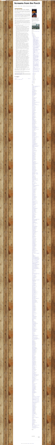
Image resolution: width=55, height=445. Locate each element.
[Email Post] (23, 73)
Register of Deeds (34, 348)
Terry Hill (33, 404)
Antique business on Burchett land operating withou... (36, 65)
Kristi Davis (33, 270)
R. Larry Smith (33, 339)
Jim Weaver (33, 234)
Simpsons (33, 377)
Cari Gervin (33, 128)
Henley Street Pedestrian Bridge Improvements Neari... (36, 49)
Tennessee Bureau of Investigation (36, 396)
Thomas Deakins (33, 406)
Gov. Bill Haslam (34, 200)
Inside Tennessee (34, 220)
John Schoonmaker (34, 244)
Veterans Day (33, 420)
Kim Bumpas (33, 256)
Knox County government (34, 260)
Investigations (33, 222)
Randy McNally (33, 343)
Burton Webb (33, 124)
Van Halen (33, 419)
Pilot (32, 332)
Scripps (33, 371)
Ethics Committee (34, 183)
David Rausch (33, 159)
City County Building (34, 143)
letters (33, 282)
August (33, 74)
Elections (33, 179)
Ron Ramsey (33, 358)
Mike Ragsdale (33, 309)
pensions (33, 328)
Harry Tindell (33, 210)
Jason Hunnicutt (34, 228)
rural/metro (33, 360)
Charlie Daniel (33, 134)
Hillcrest (33, 213)
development (33, 162)
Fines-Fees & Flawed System (35, 185)
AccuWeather (33, 87)
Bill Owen (33, 108)
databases (33, 155)
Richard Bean (33, 349)
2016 (32, 34)
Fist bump (33, 186)
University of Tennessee (34, 417)
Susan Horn (33, 391)
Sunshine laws (33, 389)
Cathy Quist (33, 130)
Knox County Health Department (35, 261)
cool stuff (33, 148)
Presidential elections (34, 335)
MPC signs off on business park (36, 46)
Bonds (32, 118)
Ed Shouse (33, 176)
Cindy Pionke (33, 142)
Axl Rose (33, 99)
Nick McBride (33, 317)
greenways (33, 202)
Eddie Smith (33, 177)
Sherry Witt (33, 376)
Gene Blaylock (33, 194)
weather (33, 424)
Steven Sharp (33, 387)
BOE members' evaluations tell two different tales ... (36, 41)
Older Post (29, 78)
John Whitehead (33, 245)
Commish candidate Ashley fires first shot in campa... (36, 42)
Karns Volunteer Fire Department (35, 253)
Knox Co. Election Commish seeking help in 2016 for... (36, 56)
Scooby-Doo (33, 368)
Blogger (33, 443)
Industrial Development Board (35, 219)
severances (33, 373)
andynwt (28, 443)
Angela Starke (33, 94)
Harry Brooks (33, 209)
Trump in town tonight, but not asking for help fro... (36, 44)
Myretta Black (33, 314)
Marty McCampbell (34, 292)
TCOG (32, 394)
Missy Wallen (33, 310)
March (33, 78)
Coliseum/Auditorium (34, 144)
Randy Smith (33, 344)
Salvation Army (33, 362)
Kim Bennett (33, 255)
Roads (32, 355)
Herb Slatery (33, 211)
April (33, 77)
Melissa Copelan (34, 296)
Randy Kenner (33, 342)
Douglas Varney (33, 169)
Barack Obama (33, 100)
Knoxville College (34, 266)
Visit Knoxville (34, 422)
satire (33, 366)
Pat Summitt (33, 324)
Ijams (32, 218)
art (32, 96)
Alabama (33, 89)
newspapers (33, 315)
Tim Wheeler (33, 408)
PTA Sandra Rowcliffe (34, 337)
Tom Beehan (33, 410)
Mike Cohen (33, 305)
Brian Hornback (33, 121)
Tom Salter (33, 411)
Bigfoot (33, 105)
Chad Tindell (33, 132)
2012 (32, 82)
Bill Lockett (33, 107)
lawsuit (33, 278)
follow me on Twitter (37, 31)
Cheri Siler (33, 137)
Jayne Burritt (33, 229)
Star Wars (33, 384)
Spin (32, 382)
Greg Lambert (33, 204)
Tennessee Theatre (34, 402)
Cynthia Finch (33, 152)
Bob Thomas (33, 116)
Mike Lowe (33, 307)
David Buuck (33, 157)
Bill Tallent (33, 109)
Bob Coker (33, 114)
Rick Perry (33, 353)
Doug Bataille (33, 167)
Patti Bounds (33, 325)
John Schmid (33, 243)
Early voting (33, 171)
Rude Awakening (33, 359)
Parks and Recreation (34, 323)
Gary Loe (33, 193)
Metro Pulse (33, 299)
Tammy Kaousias (33, 392)
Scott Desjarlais (34, 369)
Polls (32, 334)
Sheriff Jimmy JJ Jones (34, 375)
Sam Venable (33, 364)
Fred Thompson (33, 191)
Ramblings (33, 341)
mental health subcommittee (35, 298)
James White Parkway (34, 226)
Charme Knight (33, 135)
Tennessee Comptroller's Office (35, 397)
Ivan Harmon (33, 224)
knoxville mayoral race (34, 267)
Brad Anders (33, 119)
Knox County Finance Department (35, 259)
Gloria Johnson (33, 197)
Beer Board (33, 103)
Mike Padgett (33, 308)
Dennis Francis (33, 161)
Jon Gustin (33, 247)
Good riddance (33, 199)
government (33, 201)
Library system (33, 283)
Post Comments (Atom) (20, 79)
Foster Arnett (33, 188)
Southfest (33, 380)
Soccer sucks (33, 378)
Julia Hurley (33, 251)
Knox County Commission (34, 257)
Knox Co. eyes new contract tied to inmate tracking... (36, 60)
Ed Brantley (33, 175)
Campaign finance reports (35, 127)
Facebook (33, 184)
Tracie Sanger (33, 413)
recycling (33, 346)
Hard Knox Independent (34, 208)
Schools (33, 367)
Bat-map (33, 101)
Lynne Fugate (33, 285)
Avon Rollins (33, 98)
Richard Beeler (33, 350)
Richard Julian (33, 351)
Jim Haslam (33, 233)
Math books (33, 294)
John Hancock (33, 242)
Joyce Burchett (33, 249)
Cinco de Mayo (33, 141)
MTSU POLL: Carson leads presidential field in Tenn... (36, 55)
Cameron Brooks (33, 126)
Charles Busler (33, 133)
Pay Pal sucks (33, 326)
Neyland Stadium (34, 316)
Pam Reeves (33, 321)
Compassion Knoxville (34, 146)
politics (33, 333)
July (33, 75)
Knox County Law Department (35, 262)
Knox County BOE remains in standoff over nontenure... (36, 59)
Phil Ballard (33, 330)
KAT (32, 254)
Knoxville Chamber (34, 265)
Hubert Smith (33, 217)
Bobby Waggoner (33, 117)
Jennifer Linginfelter (34, 231)
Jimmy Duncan (33, 236)
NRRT (32, 319)
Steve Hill (33, 385)
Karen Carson (33, 252)
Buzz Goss (33, 125)
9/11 (32, 85)
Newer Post (16, 78)
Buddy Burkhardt (34, 123)
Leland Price (33, 281)
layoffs (33, 279)
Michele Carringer (34, 301)
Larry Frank (33, 275)
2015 (32, 35)
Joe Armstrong (33, 238)
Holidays (33, 215)
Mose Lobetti (33, 312)
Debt (32, 160)
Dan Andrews (33, 153)
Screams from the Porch (27, 3)
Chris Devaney (33, 139)
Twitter (33, 415)
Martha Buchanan (34, 290)
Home (22, 78)
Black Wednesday (34, 112)
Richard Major (33, 352)
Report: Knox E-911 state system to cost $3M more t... (36, 68)
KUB (32, 272)
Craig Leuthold (33, 150)
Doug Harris (33, 168)
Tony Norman (33, 412)
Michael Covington (34, 300)
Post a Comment (17, 77)
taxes (32, 393)
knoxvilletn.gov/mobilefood (18, 14)
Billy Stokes (33, 110)
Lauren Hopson (33, 277)
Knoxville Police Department (35, 268)
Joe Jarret (33, 240)
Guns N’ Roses (33, 206)
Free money (33, 192)
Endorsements (33, 181)
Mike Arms (33, 303)
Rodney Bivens (33, 357)
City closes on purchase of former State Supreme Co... (36, 47)
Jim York (33, 235)
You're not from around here (35, 427)
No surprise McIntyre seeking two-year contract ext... (36, 43)
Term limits (33, 403)
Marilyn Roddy (33, 287)
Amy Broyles (33, 92)
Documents (33, 164)
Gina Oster (33, 195)
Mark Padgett (33, 289)
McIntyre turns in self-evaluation (35, 58)
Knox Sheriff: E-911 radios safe (36, 45)
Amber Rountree (33, 91)
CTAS (32, 151)
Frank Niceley (33, 190)
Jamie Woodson (33, 227)
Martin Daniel (33, 291)
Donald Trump (33, 166)
